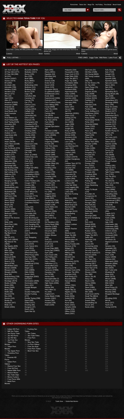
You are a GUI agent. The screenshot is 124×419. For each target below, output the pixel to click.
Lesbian (68, 157)
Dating (27, 261)
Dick (26, 270)
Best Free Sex (32, 351)
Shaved (88, 261)
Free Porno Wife (12, 379)
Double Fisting (30, 292)
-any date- (68, 10)
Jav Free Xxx (11, 340)
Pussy (87, 183)
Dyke (47, 70)
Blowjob (8, 272)
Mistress (68, 263)
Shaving (88, 263)
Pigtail (87, 135)
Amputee (8, 107)
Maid (67, 200)
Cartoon (28, 105)
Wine (107, 285)
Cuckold (28, 211)
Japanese (68, 113)
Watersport (109, 261)
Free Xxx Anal (31, 346)
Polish (87, 150)
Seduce (88, 255)
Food (47, 170)
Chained (28, 120)
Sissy (87, 279)
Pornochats (74, 4)
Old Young (89, 74)
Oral (86, 89)
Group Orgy (49, 248)
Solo (106, 72)
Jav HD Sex (10, 338)
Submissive (109, 115)
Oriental (88, 96)
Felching (48, 124)
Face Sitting (49, 105)
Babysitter (8, 161)
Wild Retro (103, 58)
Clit (26, 152)
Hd (46, 274)
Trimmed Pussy (111, 209)
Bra (6, 296)
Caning (27, 100)
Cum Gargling (30, 224)
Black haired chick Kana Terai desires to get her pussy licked (99, 49)
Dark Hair (28, 259)
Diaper (27, 268)
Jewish (67, 120)
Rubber (88, 231)
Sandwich (88, 239)
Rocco (87, 229)
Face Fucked (50, 102)
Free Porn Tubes (33, 349)
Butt (26, 83)
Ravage (88, 202)
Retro (87, 213)
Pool (86, 157)
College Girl (29, 168)
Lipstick (68, 179)
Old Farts (88, 70)
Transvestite (109, 202)
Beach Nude (117, 4)
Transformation (111, 198)
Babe (7, 159)
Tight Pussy (109, 172)
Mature (67, 218)
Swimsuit (108, 126)
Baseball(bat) (10, 187)
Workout (108, 289)
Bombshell (9, 279)
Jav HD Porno (11, 336)
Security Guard (91, 253)
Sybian (107, 133)
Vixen (107, 255)
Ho (46, 292)
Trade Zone (59, 401)
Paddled (88, 100)
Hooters (48, 300)
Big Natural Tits (10, 242)
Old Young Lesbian (92, 76)
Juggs (67, 124)
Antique (7, 128)
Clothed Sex (29, 157)
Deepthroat (29, 263)
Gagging (48, 196)
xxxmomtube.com (14, 9)
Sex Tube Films (32, 336)
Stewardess (109, 100)
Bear (6, 207)
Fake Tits (48, 109)
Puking (87, 181)
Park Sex (88, 115)
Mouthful (68, 274)
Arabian (8, 133)
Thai (106, 155)
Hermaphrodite (50, 279)
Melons (67, 237)
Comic (27, 170)
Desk (27, 266)
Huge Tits (68, 78)
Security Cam (90, 250)
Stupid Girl (109, 113)
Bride (7, 305)
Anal (6, 109)
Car (26, 102)
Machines (68, 198)
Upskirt (107, 237)
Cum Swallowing (31, 233)
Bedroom (8, 213)
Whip (107, 274)
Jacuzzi (68, 109)
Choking (28, 131)
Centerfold (29, 115)
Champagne (29, 122)
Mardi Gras (69, 205)
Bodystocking (10, 276)
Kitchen (68, 135)
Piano (87, 131)
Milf (66, 250)
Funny (47, 189)
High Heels (49, 283)
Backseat (8, 163)
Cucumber (29, 213)
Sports (107, 89)
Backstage (9, 165)
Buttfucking (29, 85)
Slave (87, 287)
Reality (87, 207)
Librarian (68, 168)
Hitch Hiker (49, 289)
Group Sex (49, 250)
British (7, 307)
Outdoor (88, 98)
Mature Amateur (71, 220)
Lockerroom (69, 181)
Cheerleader (29, 126)
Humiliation (69, 83)
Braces (7, 298)
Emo (46, 78)
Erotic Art (48, 83)
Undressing (109, 229)
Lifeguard (68, 172)
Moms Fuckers (12, 377)
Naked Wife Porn (12, 370)
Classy (27, 146)
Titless (107, 179)
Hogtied (48, 294)
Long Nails (69, 189)
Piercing (88, 133)
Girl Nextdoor (50, 222)
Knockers (68, 137)
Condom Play (30, 176)
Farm (47, 111)
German (48, 211)
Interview (68, 102)
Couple (27, 187)
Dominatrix (29, 283)
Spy (106, 96)
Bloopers (8, 270)
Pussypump (89, 196)
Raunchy (88, 200)
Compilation (29, 174)
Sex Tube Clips (12, 375)
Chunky (28, 135)
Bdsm (7, 200)
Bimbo (7, 255)
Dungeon (28, 307)
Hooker (47, 298)
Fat (46, 115)
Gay (46, 209)
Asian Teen (9, 144)
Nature (67, 285)
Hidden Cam (49, 281)
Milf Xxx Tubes (12, 331)
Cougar (27, 183)
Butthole (28, 87)
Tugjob (107, 213)
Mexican (68, 246)
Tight (107, 170)
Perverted (89, 124)
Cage (27, 94)
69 (6, 83)
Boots (7, 285)
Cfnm (27, 118)
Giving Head (49, 224)
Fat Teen (48, 120)
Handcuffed (49, 266)
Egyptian (48, 74)
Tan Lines (108, 137)
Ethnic (47, 87)
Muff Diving (69, 276)
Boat (6, 274)
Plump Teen (89, 142)
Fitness (47, 152)
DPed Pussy (29, 255)
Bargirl (7, 185)
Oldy (87, 81)
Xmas (107, 303)
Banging (8, 181)
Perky (87, 122)
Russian (88, 233)
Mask (67, 209)
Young (107, 307)
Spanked (108, 81)
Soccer (87, 305)
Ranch (87, 198)
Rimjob (87, 226)
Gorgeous (48, 242)
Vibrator (108, 250)
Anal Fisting (9, 120)
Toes (107, 185)
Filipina (47, 139)
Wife (106, 281)
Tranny (107, 196)
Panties (88, 109)
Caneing (28, 98)
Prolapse (88, 170)
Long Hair (68, 185)
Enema (47, 81)
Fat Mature (49, 118)
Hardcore (48, 270)
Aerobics (8, 91)
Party (87, 118)
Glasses (48, 229)
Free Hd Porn (11, 368)
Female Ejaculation (52, 126)
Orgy (87, 94)
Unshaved (109, 235)
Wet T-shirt (109, 270)
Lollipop (68, 183)
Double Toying (30, 298)
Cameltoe (28, 96)
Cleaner (28, 148)
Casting (28, 109)
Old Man (88, 72)
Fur (46, 192)
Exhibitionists (50, 94)
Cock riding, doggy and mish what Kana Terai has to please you (62, 49)
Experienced (49, 98)
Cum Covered (30, 220)
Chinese (28, 128)
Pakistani (88, 105)
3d (6, 76)
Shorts (87, 270)
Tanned (108, 139)
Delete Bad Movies (72, 401)
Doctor (27, 274)
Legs (67, 155)
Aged (7, 98)
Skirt (86, 285)
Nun (66, 300)
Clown (27, 159)
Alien (6, 100)
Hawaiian (48, 272)
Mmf (66, 266)
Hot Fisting (99, 4)
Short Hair (89, 268)
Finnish (47, 144)
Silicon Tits (89, 276)
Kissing (67, 133)
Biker (6, 250)
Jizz (66, 122)
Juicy (67, 126)
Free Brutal (107, 4)
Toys (107, 189)
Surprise (108, 122)
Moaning (68, 268)
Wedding (108, 266)
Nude (67, 296)
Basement (8, 189)
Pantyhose (89, 113)
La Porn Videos (32, 344)
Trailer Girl (109, 192)
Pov (86, 165)
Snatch (87, 300)
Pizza (87, 137)
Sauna (87, 244)
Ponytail (88, 155)
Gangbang (49, 200)
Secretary (88, 248)
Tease (107, 146)
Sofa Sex (108, 70)
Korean (67, 139)
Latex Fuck (112, 58)
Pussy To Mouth (91, 189)
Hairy (47, 261)
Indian (67, 94)
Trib (106, 205)
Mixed (41, 54)
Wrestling (108, 298)
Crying (27, 207)
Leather (68, 152)
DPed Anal (29, 253)
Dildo (27, 272)
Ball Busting (9, 168)
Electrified (48, 76)
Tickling (108, 165)
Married (68, 207)
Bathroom (8, 196)
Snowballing (89, 303)
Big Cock (8, 239)
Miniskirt (68, 257)
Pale (86, 107)
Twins (107, 220)
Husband (68, 89)
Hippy (47, 285)
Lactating (68, 144)
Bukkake (28, 72)
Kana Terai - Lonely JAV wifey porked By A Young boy (24, 48)
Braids (7, 300)
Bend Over (9, 224)
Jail (66, 111)
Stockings (108, 102)
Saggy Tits (89, 235)
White (107, 276)
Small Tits (88, 296)
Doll (26, 279)
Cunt (26, 244)
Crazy (27, 194)
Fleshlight (48, 159)
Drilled (27, 303)
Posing (87, 163)
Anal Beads (9, 111)
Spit (106, 87)
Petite (87, 126)
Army (7, 137)
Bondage (8, 281)
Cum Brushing (30, 218)
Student (108, 111)
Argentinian (9, 135)
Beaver (7, 211)
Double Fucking (31, 294)
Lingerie (68, 176)
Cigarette (28, 137)
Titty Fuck (108, 183)
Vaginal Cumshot (111, 242)
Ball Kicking (9, 170)
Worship (108, 292)
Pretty (87, 168)
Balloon (7, 176)
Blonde (7, 268)
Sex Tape (88, 259)
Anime (7, 126)
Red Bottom (89, 209)
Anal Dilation (9, 118)
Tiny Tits (108, 176)
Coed (27, 163)
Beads (7, 205)
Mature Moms (11, 373)
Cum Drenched (30, 222)
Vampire (108, 246)
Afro (6, 96)
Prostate (88, 172)
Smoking (88, 298)
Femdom (48, 131)
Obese (67, 309)
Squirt (107, 98)
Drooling (28, 305)
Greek (47, 246)
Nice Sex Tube (32, 342)
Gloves (47, 233)
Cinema (28, 139)
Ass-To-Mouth (10, 148)
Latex (67, 148)
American (8, 105)
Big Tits (7, 248)
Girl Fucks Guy (50, 218)
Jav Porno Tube (12, 333)
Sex (86, 257)
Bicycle (7, 229)
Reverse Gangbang (92, 218)
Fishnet (47, 148)
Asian (7, 142)
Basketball (8, 192)
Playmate (88, 139)
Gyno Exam (49, 255)
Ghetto (47, 213)
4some (7, 81)
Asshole (8, 152)
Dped (27, 300)
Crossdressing (30, 200)
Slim (86, 292)
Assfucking (9, 150)
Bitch (6, 259)
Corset (27, 179)
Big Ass (7, 231)
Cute (26, 248)
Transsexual (109, 200)
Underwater (109, 224)
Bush (27, 78)
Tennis (107, 150)
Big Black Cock (10, 233)
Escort (47, 85)
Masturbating (70, 213)
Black (7, 263)
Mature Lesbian (71, 224)
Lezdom (68, 165)
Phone (87, 128)
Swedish (108, 124)
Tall (106, 135)
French (47, 185)
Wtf (106, 300)
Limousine (69, 174)
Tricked (108, 207)
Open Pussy (89, 87)
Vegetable (109, 248)
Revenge (88, 216)
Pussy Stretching (91, 185)
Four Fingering (50, 181)
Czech (27, 250)
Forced (47, 174)
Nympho (68, 307)
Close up (28, 155)
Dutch (27, 309)
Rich (86, 222)
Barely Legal (9, 183)
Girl (46, 216)
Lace (67, 142)
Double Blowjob (31, 287)
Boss (6, 289)
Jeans (67, 115)
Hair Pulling (49, 257)
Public (87, 176)
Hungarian (69, 87)
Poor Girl (88, 159)
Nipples (68, 292)
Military (67, 253)
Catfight (28, 111)
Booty (7, 287)
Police (87, 148)
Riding (87, 224)
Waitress (108, 259)
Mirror (67, 259)
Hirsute (47, 287)
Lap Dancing (70, 146)
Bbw (6, 198)
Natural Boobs (70, 281)
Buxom (27, 91)
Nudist (67, 298)
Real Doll (88, 205)
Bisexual (8, 257)
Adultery (8, 89)
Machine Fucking (71, 194)
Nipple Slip (69, 289)
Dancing (28, 257)
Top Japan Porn (12, 351)
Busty (27, 81)
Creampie (28, 196)
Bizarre (7, 261)
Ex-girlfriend (49, 91)
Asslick (7, 155)
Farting (47, 113)
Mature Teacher (71, 229)
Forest (47, 179)
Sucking (108, 118)
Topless (108, 187)
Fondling (48, 168)
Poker (87, 146)
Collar (27, 165)
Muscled (68, 279)
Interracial (69, 100)
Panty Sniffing (90, 111)
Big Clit (7, 237)
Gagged (48, 194)
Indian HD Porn (12, 329)
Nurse (67, 303)
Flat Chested (50, 157)
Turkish (108, 216)
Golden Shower (51, 235)
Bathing (7, 194)
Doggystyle (29, 276)
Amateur (8, 102)
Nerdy (67, 287)
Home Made (49, 296)
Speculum (109, 83)
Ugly (106, 222)
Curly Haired (29, 246)
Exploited (48, 100)
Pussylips (88, 194)
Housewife (69, 72)
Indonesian (69, 96)
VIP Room (109, 239)
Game (47, 198)
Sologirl (108, 74)
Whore (107, 279)
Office (67, 311)
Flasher (48, 155)
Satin (87, 242)
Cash (27, 107)
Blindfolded (9, 266)
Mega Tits (91, 4)
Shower (88, 272)
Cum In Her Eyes (31, 226)
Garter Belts (49, 207)
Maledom (68, 202)
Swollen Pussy (110, 131)
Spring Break (110, 94)
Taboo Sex (82, 4)
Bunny (27, 74)
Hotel (47, 305)
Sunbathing (109, 120)
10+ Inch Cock (10, 70)
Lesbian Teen (70, 163)
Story (107, 105)
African (7, 94)
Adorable (8, 87)
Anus (6, 131)
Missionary (69, 261)
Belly (6, 222)
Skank (87, 281)
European (48, 89)
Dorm (27, 285)
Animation (8, 124)
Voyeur (107, 257)
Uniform (108, 231)
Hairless (48, 259)
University (109, 233)
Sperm (107, 85)
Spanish (108, 78)
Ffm (46, 137)
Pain (86, 102)
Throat (107, 159)
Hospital (48, 303)
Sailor (87, 237)
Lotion (67, 192)
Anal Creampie (10, 113)
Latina (67, 150)
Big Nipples (9, 246)
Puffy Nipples (90, 179)
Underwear (109, 226)
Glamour (48, 226)
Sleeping (88, 289)
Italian (67, 107)
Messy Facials (70, 244)
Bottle (7, 292)
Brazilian (8, 303)
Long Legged (70, 187)
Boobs (7, 283)
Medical (68, 233)
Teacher (108, 144)
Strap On (108, 107)
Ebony (47, 72)
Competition (29, 172)
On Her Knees (90, 83)
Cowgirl (27, 189)
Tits (106, 181)
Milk (66, 255)
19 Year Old (9, 74)
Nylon (67, 305)
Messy (67, 242)
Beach (7, 202)
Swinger (108, 128)
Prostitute (88, 174)
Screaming (89, 246)
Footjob (48, 172)
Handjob (48, 268)
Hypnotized (69, 91)
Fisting (47, 150)
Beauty (7, 209)
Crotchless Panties (32, 202)
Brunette (28, 70)
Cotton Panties (30, 181)
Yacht (107, 305)
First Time (48, 146)
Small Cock (89, 294)
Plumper (88, 144)
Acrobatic (8, 85)
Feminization (50, 133)
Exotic (47, 96)
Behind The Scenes (12, 218)
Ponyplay (88, 152)
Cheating (28, 124)
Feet (46, 122)
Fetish (47, 135)
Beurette (8, 226)
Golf (46, 239)
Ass (6, 146)
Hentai (47, 276)
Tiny (106, 174)
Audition (8, 157)
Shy (86, 274)
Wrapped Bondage (112, 294)
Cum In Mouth (30, 229)
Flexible (48, 161)
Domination (29, 281)
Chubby (28, 133)
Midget (67, 248)
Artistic (7, 139)
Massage (68, 211)
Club (26, 161)
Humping (68, 85)
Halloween (49, 263)
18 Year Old (9, 72)
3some (7, 78)
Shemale (88, 266)
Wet (106, 268)
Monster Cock (70, 270)
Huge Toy (68, 81)
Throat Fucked (110, 161)
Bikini (7, 253)
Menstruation (70, 239)
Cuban (27, 209)
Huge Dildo (69, 76)
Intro (66, 105)
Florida (47, 165)
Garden (48, 205)
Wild (106, 283)
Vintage (108, 253)
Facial (47, 107)
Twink (107, 218)
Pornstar (88, 161)
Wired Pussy (110, 287)
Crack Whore (30, 192)
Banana (8, 179)
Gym (46, 253)
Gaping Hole (49, 202)
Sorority (108, 76)
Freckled (48, 183)
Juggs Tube (93, 58)
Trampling (109, 194)
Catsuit (27, 113)
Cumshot (28, 242)
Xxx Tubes (30, 333)
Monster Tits (69, 272)
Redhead (88, 211)
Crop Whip (29, 198)
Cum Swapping (30, 237)
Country (28, 185)
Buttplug (28, 89)
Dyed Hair (28, 311)
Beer (6, 216)
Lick (66, 170)
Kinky (67, 131)
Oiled (67, 313)
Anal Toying (9, 122)
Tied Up (108, 168)
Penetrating (89, 120)
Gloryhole (48, 231)
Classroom (29, 144)
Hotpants (68, 70)
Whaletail (108, 272)
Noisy (67, 294)
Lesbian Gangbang (72, 159)
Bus (26, 76)
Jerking (67, 118)
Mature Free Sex (12, 366)
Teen (107, 148)
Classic (27, 142)
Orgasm (88, 91)
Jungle (67, 128)
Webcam (108, 263)
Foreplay (48, 176)
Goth (47, 244)
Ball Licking (9, 172)
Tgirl (106, 152)
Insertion (68, 98)
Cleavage (28, 150)
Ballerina (8, 174)
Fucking (48, 187)
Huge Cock (69, 74)
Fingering (48, 142)
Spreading (109, 91)
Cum (26, 216)
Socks (87, 307)
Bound (7, 294)
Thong (107, 157)
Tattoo (107, 142)
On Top (88, 85)
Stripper (108, 109)
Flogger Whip (50, 163)
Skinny (87, 283)
